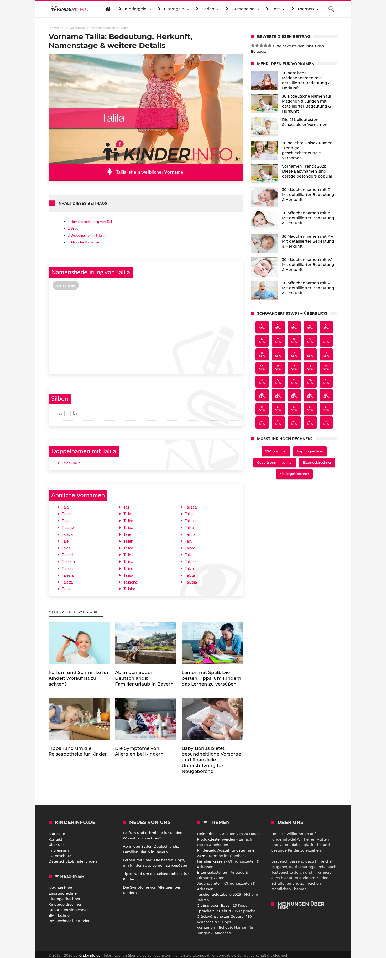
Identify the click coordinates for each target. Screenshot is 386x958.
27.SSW (278, 395)
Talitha (190, 520)
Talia (127, 514)
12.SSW (278, 354)
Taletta (67, 582)
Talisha (129, 589)
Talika (128, 548)
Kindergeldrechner (294, 474)
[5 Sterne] (270, 45)
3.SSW (294, 327)
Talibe (128, 520)
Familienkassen (211, 861)
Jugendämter (209, 883)
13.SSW (294, 354)
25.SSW (326, 381)
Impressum (59, 850)
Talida (128, 527)
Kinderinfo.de (90, 955)
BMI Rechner (60, 915)
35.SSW (326, 409)
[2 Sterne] (257, 45)
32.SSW (278, 409)
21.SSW (262, 381)
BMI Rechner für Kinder (69, 921)
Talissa (191, 507)
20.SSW (326, 368)
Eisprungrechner (310, 451)
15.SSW (326, 354)
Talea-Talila (71, 463)
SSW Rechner (276, 451)
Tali (126, 507)
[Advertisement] (146, 331)
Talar (66, 514)
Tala (65, 507)
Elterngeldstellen (212, 872)
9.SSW (310, 341)
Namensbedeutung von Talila (91, 222)
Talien (128, 541)
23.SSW (294, 381)
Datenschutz (60, 856)
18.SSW (294, 368)
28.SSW (294, 395)
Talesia (68, 575)
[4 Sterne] (265, 45)
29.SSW (310, 395)
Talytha (191, 582)
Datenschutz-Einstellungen (73, 861)
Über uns (57, 845)
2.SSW (278, 327)
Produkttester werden (216, 839)
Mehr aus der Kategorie (74, 611)
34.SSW (310, 409)
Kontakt (55, 839)
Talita (189, 514)
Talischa (130, 582)
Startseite (57, 834)
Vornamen (206, 927)
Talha (66, 589)
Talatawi (68, 527)
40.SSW (326, 422)
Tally (188, 541)
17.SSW (278, 368)
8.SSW (294, 341)
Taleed (67, 555)
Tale (65, 541)
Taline (128, 568)
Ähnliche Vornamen (84, 242)
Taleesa (68, 561)
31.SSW (262, 409)
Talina (128, 561)
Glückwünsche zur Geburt (220, 916)
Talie (127, 534)
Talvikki (191, 561)
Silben (74, 229)
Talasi (66, 520)
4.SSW (310, 327)
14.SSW (310, 354)
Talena (67, 568)
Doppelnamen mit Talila (87, 235)
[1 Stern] (253, 45)
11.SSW (262, 354)
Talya (189, 568)
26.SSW (262, 395)
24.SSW (310, 381)
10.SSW (326, 341)
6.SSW (262, 341)
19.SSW (310, 368)
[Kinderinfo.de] (70, 9)
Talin (127, 555)
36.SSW (262, 422)
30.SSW (326, 395)
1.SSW (262, 327)
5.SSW (326, 327)
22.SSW (278, 381)
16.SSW (262, 368)
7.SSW (278, 341)
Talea (66, 548)
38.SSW (294, 422)
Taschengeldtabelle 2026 (219, 894)
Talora (190, 548)
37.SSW (278, 422)
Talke (189, 527)
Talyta (190, 575)
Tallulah (191, 534)
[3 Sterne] (261, 45)
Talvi (188, 555)
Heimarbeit (207, 834)
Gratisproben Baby (213, 905)
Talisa (128, 575)
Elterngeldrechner (317, 462)
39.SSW (310, 422)
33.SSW (294, 409)
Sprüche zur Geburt (214, 911)
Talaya (67, 534)
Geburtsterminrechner (275, 462)
